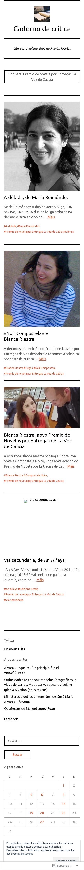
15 (63, 804)
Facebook (11, 719)
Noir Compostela (45, 368)
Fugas (29, 368)
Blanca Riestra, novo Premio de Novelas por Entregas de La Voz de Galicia (37, 440)
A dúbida (11, 226)
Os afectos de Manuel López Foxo (29, 708)
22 (63, 813)
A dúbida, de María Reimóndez (36, 197)
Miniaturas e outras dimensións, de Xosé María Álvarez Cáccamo (38, 699)
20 (42, 813)
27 (42, 822)
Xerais (70, 231)
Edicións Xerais (29, 589)
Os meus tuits (14, 649)
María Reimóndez (29, 226)
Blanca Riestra (14, 368)
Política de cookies (22, 854)
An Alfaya (11, 589)
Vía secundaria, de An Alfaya (34, 560)
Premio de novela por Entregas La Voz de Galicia (35, 231)
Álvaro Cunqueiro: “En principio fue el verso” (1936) (31, 670)
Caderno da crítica (42, 29)
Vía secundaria (14, 600)
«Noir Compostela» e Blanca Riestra (26, 336)
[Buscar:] (41, 740)
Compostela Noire (36, 475)
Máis (51, 217)
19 (31, 813)
